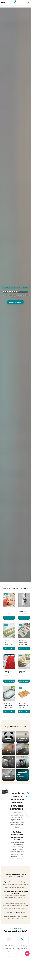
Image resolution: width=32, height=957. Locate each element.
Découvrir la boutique (15, 302)
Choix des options (9, 618)
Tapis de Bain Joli (9, 610)
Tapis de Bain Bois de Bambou (23, 704)
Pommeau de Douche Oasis (22, 610)
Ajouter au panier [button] (23, 618)
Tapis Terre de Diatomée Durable (24, 641)
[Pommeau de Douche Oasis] (24, 600)
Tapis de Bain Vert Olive (9, 641)
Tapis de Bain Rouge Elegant (8, 672)
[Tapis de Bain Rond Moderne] (9, 693)
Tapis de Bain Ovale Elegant (22, 672)
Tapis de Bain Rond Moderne (8, 704)
